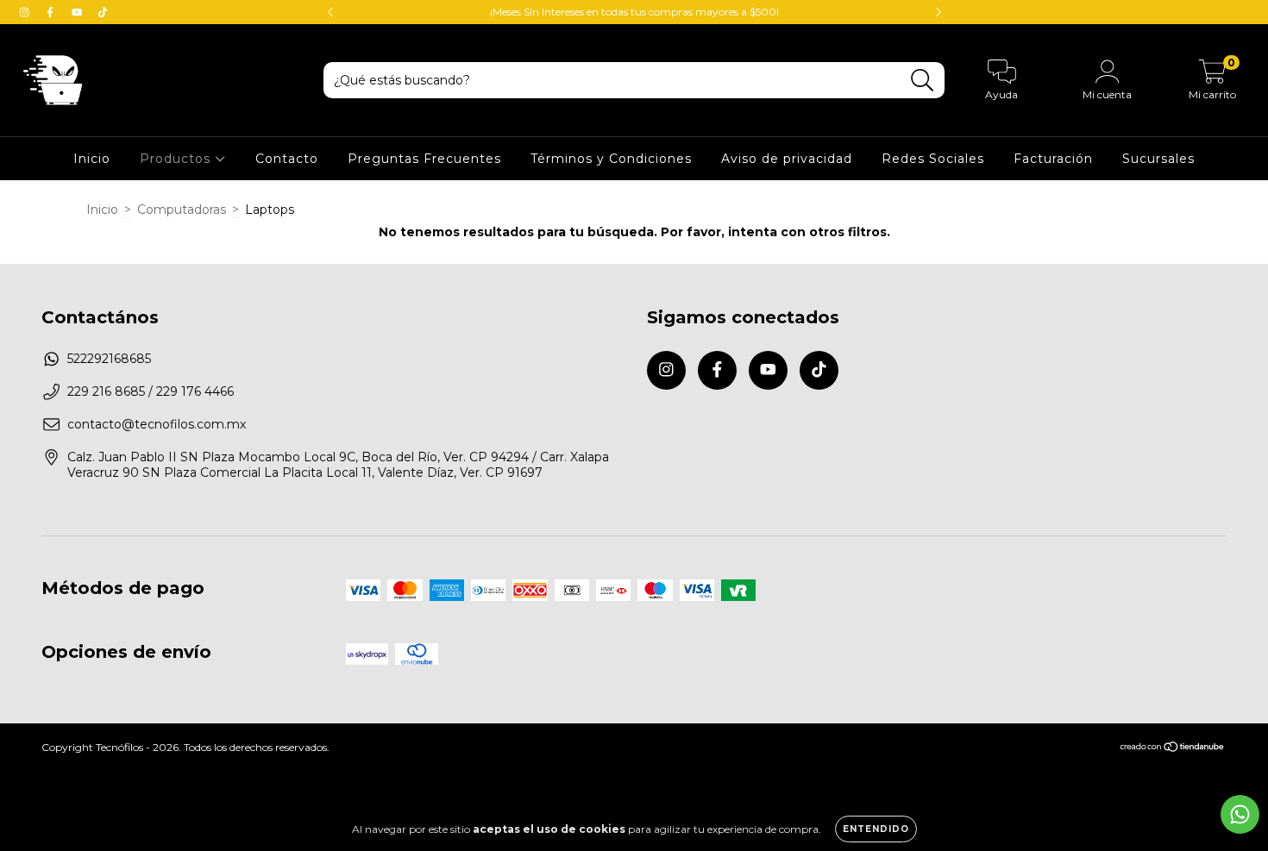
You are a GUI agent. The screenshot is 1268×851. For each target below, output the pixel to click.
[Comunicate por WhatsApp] (1240, 814)
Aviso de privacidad (786, 158)
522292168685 (109, 358)
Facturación (1053, 158)
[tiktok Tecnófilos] (102, 12)
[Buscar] (922, 80)
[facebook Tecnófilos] (52, 12)
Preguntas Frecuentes (424, 158)
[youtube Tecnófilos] (78, 12)
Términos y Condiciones (611, 158)
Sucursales (1158, 158)
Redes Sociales (933, 158)
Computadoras (181, 209)
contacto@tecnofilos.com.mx (156, 424)
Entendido (876, 829)
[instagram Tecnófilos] (26, 12)
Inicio (91, 158)
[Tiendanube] (1173, 748)
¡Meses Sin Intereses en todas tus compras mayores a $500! (634, 11)
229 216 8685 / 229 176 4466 (150, 391)
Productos (177, 158)
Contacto (286, 158)
